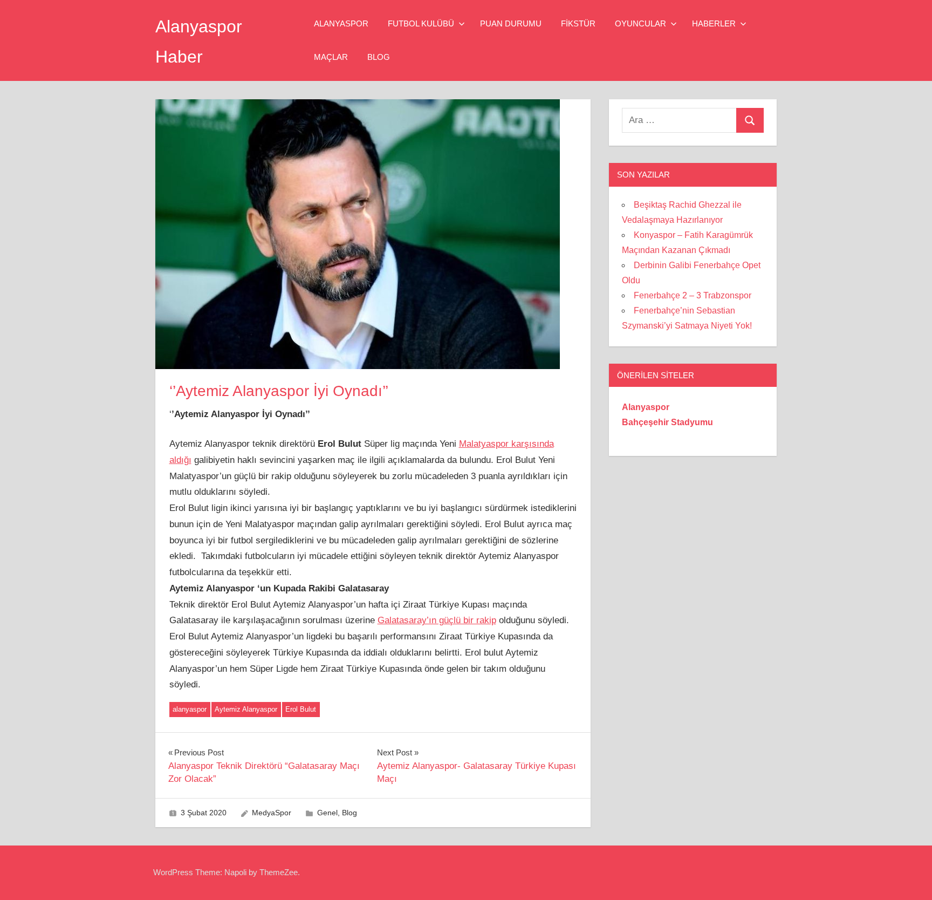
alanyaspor (190, 709)
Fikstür (578, 23)
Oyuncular (640, 23)
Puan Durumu (511, 23)
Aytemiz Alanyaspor (246, 709)
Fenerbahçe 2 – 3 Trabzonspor (692, 295)
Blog (378, 57)
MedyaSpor (271, 812)
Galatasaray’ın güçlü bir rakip (437, 620)
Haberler (714, 23)
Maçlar (331, 57)
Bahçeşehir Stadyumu (667, 422)
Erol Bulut (300, 709)
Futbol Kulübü (421, 23)
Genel (327, 812)
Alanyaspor (341, 23)
